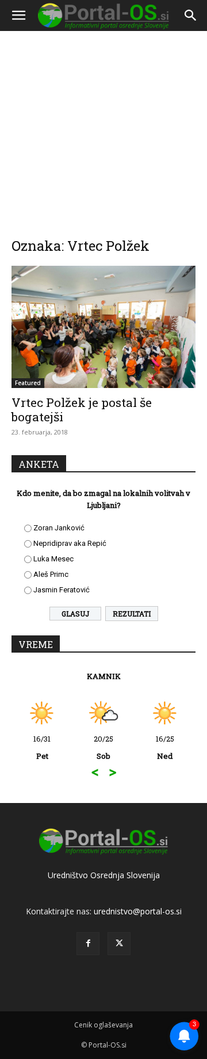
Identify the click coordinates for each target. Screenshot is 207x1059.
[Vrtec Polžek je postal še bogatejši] (103, 327)
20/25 (103, 747)
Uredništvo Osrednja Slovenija (104, 875)
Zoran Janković (59, 527)
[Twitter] (119, 943)
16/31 (42, 747)
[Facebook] (87, 943)
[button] (18, 15)
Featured (28, 383)
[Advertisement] (103, 126)
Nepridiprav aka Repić (69, 543)
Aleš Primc (50, 574)
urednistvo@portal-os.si (138, 911)
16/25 (165, 747)
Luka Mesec (53, 558)
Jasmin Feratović (61, 589)
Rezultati (132, 613)
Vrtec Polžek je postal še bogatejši (82, 409)
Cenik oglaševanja (103, 1025)
